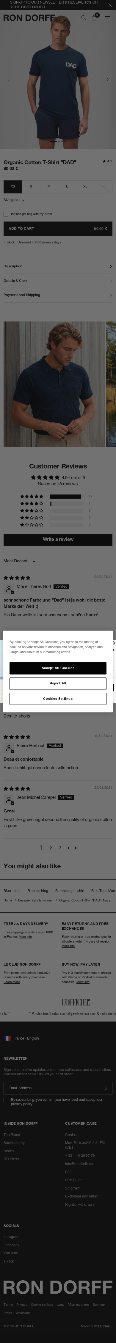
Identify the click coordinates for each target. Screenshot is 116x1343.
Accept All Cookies (58, 668)
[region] (58, 671)
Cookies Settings (58, 698)
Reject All (58, 683)
